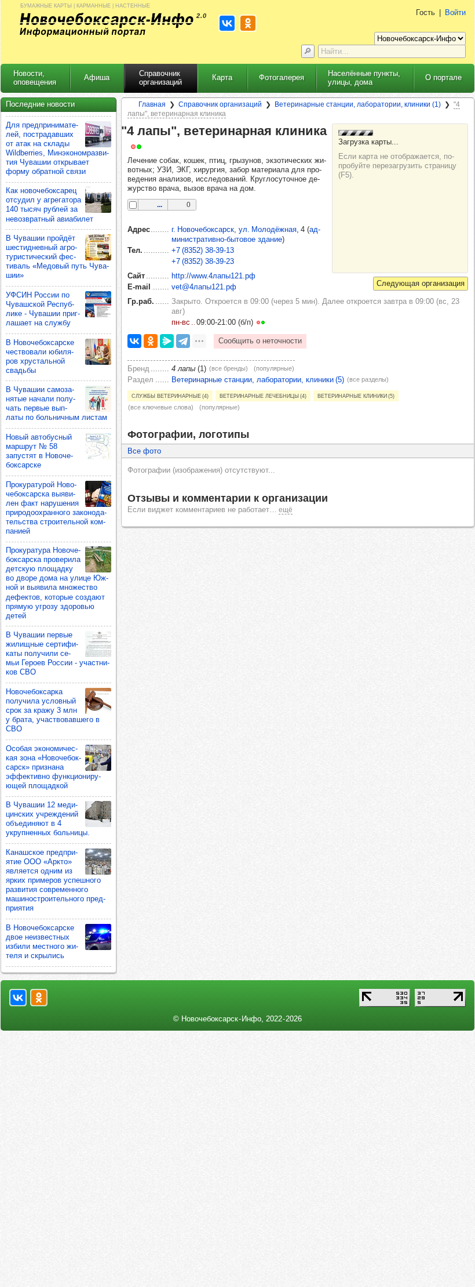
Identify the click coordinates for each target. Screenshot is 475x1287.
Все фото (144, 451)
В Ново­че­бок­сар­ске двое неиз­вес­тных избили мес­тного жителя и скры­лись (42, 941)
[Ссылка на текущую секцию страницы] (149, 146)
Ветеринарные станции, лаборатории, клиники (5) (257, 379)
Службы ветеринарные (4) (170, 395)
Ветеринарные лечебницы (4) (263, 395)
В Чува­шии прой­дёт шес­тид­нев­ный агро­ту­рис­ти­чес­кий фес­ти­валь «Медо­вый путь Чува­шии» (57, 257)
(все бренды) (228, 368)
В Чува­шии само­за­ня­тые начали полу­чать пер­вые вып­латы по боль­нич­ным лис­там (56, 403)
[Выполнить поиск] (308, 51)
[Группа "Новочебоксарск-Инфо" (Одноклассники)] (39, 997)
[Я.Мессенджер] (167, 341)
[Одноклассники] (151, 341)
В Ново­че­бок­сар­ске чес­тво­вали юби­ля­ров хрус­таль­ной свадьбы (40, 356)
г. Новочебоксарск (202, 229)
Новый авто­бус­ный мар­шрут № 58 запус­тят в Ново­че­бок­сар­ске (39, 451)
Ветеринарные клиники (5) (355, 395)
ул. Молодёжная (268, 229)
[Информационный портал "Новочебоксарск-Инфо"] (106, 25)
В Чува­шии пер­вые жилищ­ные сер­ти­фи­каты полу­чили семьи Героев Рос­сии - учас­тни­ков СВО (57, 653)
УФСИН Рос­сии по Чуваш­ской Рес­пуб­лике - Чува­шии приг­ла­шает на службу (43, 309)
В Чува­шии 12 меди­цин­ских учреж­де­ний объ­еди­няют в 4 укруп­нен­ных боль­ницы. (48, 818)
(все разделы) (368, 379)
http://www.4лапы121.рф (213, 275)
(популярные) (274, 368)
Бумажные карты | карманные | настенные (85, 5)
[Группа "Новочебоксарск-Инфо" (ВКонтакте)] (18, 997)
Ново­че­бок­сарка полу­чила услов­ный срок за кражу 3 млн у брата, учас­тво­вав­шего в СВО (53, 710)
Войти (455, 12)
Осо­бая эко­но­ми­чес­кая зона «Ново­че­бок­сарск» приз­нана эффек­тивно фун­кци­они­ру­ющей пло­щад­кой (53, 767)
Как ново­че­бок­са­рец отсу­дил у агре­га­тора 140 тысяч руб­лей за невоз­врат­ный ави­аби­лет (49, 204)
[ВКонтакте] (134, 341)
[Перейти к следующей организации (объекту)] (420, 284)
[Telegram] (183, 341)
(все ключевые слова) (160, 407)
